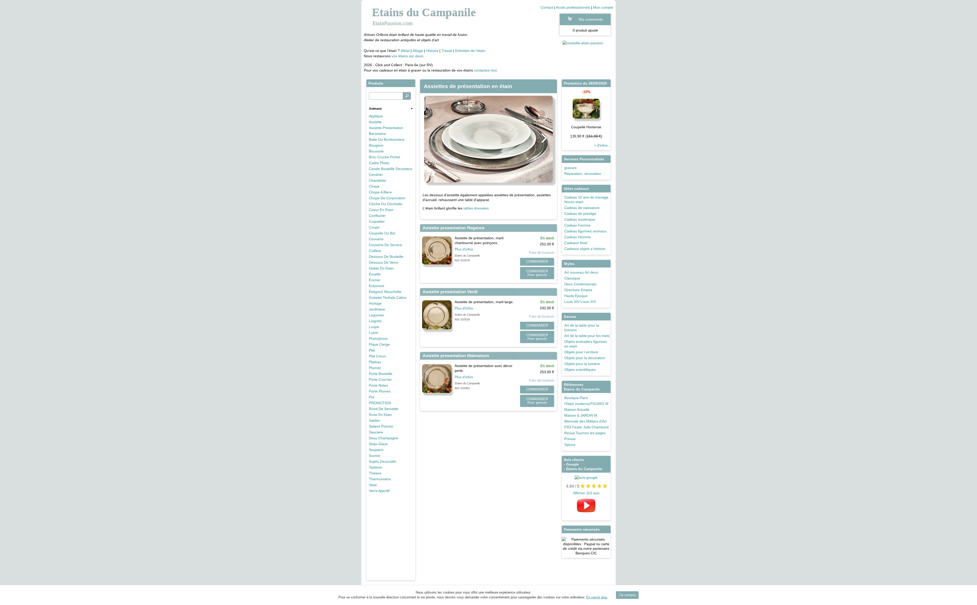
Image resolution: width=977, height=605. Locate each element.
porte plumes (380, 391)
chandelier (377, 180)
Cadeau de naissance (581, 208)
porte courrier (380, 379)
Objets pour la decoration (584, 358)
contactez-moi (485, 70)
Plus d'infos (464, 249)
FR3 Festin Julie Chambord (586, 427)
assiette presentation (386, 128)
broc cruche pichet (384, 157)
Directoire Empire (578, 290)
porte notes (378, 385)
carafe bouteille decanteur (390, 169)
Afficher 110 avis (586, 493)
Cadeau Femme (577, 225)
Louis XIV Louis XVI (580, 302)
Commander (537, 261)
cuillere (375, 251)
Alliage (417, 51)
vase (373, 485)
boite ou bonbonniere (387, 139)
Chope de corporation (387, 198)
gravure (570, 168)
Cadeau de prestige (580, 214)
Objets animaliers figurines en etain (585, 344)
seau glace (378, 444)
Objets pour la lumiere (582, 364)
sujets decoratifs (382, 461)
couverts (376, 239)
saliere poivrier (381, 426)
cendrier (376, 175)
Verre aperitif (379, 491)
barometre (377, 134)
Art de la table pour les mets (587, 336)
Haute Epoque (575, 296)
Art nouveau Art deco (581, 272)
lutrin (373, 333)
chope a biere (380, 192)
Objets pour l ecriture (581, 352)
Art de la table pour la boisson (581, 327)
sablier (374, 420)
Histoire (432, 51)
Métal (405, 51)
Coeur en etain (381, 210)
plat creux (377, 356)
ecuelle (375, 274)
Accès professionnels (573, 7)
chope (374, 186)
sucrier (374, 456)
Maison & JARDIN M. (581, 415)
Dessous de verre (383, 262)
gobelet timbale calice (387, 298)
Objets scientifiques (580, 370)
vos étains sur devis (407, 56)
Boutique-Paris (576, 398)
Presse (570, 439)
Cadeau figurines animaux (585, 231)
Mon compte (603, 7)
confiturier (377, 216)
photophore (378, 338)
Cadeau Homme (577, 237)
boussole (376, 151)
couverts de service (385, 245)
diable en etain (381, 268)
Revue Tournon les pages (585, 433)
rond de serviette (383, 409)
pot (371, 397)
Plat (372, 350)
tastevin (375, 467)
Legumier (376, 315)
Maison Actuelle (577, 409)
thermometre (380, 479)
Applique (376, 116)
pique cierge (379, 344)
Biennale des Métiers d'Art (585, 421)
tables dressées (476, 208)
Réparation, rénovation (582, 174)
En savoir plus (596, 597)
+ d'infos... (602, 145)
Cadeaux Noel (575, 243)
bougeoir (376, 145)
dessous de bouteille (386, 257)
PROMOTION (380, 403)
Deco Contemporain (580, 284)
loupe (374, 327)
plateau (375, 362)
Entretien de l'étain (470, 51)
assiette (375, 122)
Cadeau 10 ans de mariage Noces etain (586, 199)
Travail (446, 51)
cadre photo (379, 163)
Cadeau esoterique (579, 219)
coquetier (377, 221)
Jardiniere (377, 309)
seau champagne (383, 438)
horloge (375, 303)
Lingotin (375, 321)
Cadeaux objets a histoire (584, 249)
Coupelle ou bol (382, 233)
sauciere (376, 432)
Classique (572, 278)
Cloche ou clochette (385, 204)
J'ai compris (627, 595)
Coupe (374, 227)
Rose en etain (380, 415)
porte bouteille (380, 374)
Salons (569, 445)
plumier (375, 368)
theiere (375, 473)
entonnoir (376, 286)
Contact (547, 7)
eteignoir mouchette (385, 292)
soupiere (376, 450)
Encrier (374, 280)
